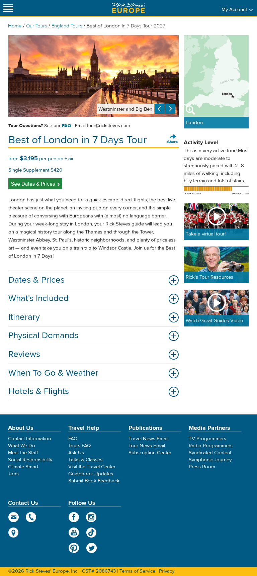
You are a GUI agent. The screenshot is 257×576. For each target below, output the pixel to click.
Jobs (13, 474)
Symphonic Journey (210, 460)
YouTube (73, 532)
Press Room (202, 467)
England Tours (67, 26)
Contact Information (29, 439)
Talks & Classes (85, 460)
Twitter (91, 548)
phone (31, 517)
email (13, 517)
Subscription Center (149, 453)
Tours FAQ (79, 446)
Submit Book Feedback (93, 481)
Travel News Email (148, 439)
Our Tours (36, 26)
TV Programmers (207, 439)
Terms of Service (137, 571)
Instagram (91, 517)
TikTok (91, 532)
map (13, 532)
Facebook (73, 517)
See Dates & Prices (33, 184)
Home (15, 26)
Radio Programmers (211, 446)
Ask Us (76, 453)
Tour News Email (146, 446)
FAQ (66, 126)
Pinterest (73, 548)
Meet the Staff (23, 453)
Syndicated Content (210, 453)
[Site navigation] (8, 8)
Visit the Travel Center (91, 467)
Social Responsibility (30, 460)
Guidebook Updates (90, 474)
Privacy (166, 571)
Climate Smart (23, 467)
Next (170, 109)
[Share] (173, 139)
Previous (160, 109)
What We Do (21, 446)
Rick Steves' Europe (128, 8)
